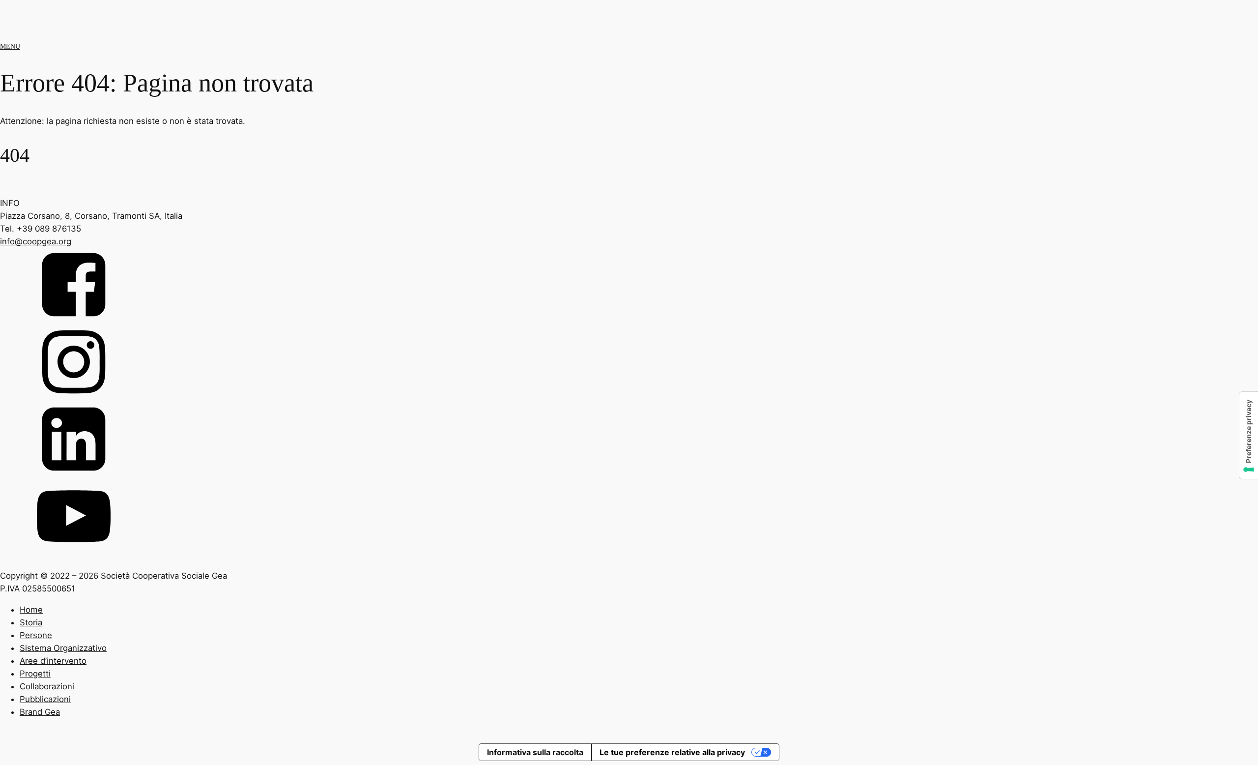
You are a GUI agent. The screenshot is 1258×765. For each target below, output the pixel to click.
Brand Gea (40, 712)
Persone (36, 635)
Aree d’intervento (53, 661)
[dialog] (629, 671)
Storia (31, 622)
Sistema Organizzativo (63, 648)
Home (31, 610)
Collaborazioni (47, 686)
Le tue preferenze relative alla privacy (672, 752)
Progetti (35, 673)
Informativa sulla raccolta (535, 752)
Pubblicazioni (45, 699)
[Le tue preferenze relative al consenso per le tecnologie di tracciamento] (1248, 435)
